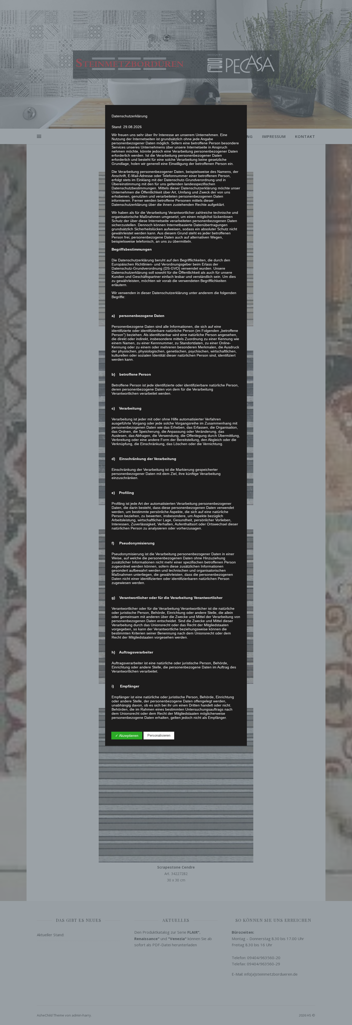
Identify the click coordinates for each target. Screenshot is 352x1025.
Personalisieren (158, 735)
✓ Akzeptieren (126, 736)
